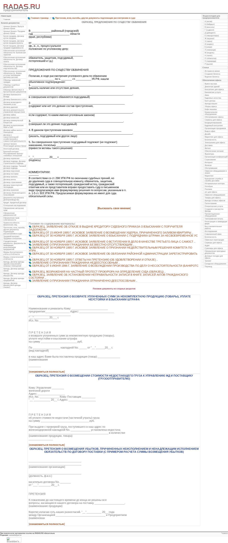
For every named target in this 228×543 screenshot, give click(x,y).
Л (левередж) (210, 50)
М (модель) (209, 53)
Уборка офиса (211, 106)
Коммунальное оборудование (211, 113)
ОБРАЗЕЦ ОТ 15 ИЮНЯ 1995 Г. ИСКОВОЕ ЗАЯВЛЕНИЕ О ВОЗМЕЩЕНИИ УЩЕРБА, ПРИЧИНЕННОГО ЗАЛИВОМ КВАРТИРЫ (111, 232)
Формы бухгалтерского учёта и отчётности (13, 253)
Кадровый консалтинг (214, 125)
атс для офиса (211, 192)
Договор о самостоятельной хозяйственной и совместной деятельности (14, 138)
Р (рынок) (209, 64)
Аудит (207, 245)
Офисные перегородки (214, 240)
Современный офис (213, 234)
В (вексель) (209, 27)
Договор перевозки (11, 158)
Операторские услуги (214, 206)
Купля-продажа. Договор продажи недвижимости (13, 47)
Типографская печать (214, 219)
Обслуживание (211, 168)
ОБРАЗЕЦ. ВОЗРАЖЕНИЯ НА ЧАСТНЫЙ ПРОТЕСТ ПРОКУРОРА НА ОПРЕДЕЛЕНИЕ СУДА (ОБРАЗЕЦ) (98, 271)
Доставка (208, 145)
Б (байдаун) (210, 24)
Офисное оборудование (215, 195)
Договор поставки (10, 174)
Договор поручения (11, 171)
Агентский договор (11, 149)
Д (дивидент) (210, 33)
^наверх (224, 533)
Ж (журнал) (209, 38)
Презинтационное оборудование (212, 215)
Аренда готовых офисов (215, 200)
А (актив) (208, 21)
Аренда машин (211, 104)
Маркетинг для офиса (214, 137)
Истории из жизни (212, 71)
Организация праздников (215, 128)
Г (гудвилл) (209, 30)
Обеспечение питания (214, 151)
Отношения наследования (14, 205)
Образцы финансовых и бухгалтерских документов (14, 91)
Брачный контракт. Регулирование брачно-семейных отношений (13, 154)
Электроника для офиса (215, 143)
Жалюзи (208, 165)
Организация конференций (216, 157)
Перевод (208, 266)
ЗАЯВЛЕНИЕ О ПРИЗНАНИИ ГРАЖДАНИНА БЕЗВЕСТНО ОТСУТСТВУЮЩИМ (82, 244)
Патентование (211, 203)
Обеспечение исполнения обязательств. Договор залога (14, 59)
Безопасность (210, 140)
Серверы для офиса (213, 243)
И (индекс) (209, 44)
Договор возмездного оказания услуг (12, 103)
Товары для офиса (212, 198)
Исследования (211, 231)
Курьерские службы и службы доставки (214, 180)
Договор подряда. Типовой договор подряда (14, 167)
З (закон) (208, 41)
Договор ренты (9, 179)
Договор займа (9, 115)
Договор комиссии (11, 118)
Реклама (208, 189)
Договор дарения (10, 107)
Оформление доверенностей (9, 214)
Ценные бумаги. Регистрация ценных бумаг (14, 145)
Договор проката (10, 177)
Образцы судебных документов (11, 86)
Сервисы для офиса (213, 120)
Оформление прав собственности (11, 219)
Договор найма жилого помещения (12, 131)
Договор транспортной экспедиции (12, 186)
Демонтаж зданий (212, 87)
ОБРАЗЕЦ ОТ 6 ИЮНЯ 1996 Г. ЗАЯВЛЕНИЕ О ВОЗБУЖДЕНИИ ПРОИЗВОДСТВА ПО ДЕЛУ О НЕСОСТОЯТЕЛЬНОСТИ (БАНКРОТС (115, 265)
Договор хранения (11, 190)
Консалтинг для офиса (214, 89)
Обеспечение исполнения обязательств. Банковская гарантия (14, 53)
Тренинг (208, 261)
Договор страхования (12, 182)
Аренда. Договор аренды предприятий (13, 279)
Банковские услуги (213, 92)
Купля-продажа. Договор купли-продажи (13, 37)
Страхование (210, 160)
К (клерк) (208, 47)
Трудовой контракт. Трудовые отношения (12, 237)
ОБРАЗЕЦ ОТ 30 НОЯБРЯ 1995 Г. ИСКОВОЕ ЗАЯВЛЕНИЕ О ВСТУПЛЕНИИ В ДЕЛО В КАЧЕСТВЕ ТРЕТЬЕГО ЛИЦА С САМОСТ (112, 241)
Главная (6, 19)
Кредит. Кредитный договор (14, 202)
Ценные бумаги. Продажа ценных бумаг (14, 32)
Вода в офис (210, 131)
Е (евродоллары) (212, 36)
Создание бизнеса (212, 74)
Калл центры (210, 101)
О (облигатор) (210, 58)
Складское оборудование (215, 264)
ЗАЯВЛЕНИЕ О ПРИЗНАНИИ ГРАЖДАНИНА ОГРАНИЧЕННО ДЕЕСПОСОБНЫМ (83, 280)
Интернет (209, 162)
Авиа (207, 95)
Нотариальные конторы (215, 183)
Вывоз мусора (211, 84)
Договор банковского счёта (14, 99)
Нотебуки (209, 186)
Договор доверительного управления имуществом (14, 111)
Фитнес (208, 148)
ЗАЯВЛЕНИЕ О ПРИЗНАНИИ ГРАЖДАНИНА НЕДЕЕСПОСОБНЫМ (75, 262)
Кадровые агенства (213, 98)
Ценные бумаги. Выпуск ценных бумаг (13, 27)
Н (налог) (208, 55)
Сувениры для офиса (214, 248)
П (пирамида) (210, 61)
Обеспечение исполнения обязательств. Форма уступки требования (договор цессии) (14, 74)
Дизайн (208, 134)
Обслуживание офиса (214, 117)
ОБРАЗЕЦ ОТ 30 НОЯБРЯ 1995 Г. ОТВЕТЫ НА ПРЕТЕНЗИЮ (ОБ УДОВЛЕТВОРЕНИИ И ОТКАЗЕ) (94, 259)
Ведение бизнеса (212, 77)
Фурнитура (209, 154)
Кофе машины (211, 109)
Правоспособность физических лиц (11, 224)
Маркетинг (209, 176)
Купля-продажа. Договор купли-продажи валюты (13, 42)
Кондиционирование (213, 123)
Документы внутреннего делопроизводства (13, 199)
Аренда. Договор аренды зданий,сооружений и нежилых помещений (13, 264)
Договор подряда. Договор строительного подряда (14, 162)
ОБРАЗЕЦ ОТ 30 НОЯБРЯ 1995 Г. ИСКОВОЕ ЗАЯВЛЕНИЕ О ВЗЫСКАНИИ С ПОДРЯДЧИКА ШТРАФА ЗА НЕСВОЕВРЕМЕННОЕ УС (115, 235)
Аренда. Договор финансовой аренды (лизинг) (12, 285)
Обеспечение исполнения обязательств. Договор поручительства (14, 66)
